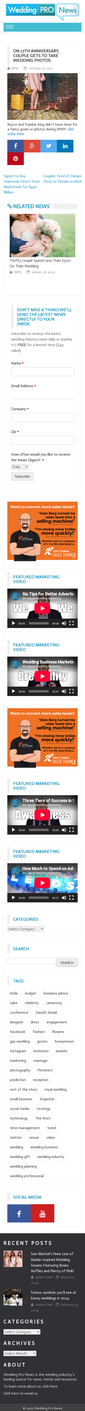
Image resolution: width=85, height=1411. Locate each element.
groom (42, 1041)
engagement (57, 1022)
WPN (14, 68)
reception (40, 1080)
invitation (41, 1051)
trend (51, 1128)
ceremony (54, 1003)
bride (14, 993)
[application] (42, 608)
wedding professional (27, 1176)
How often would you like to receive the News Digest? (40, 457)
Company (20, 409)
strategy (44, 1108)
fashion (39, 1031)
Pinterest (45, 1070)
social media (19, 1108)
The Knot (43, 1118)
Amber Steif (44, 1277)
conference (19, 1012)
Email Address (23, 386)
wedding (16, 1147)
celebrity (32, 1003)
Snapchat (47, 1099)
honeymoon (64, 1041)
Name (17, 363)
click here (49, 1386)
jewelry (62, 1051)
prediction (18, 1080)
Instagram (18, 1051)
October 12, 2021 (41, 68)
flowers (58, 1031)
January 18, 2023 (43, 272)
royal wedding (56, 1089)
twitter (16, 1137)
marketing (18, 1060)
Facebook (18, 1031)
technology (19, 1118)
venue (34, 1137)
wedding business (44, 1147)
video (50, 1137)
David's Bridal (46, 1012)
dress (35, 1022)
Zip (15, 431)
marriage (40, 1060)
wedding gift (20, 1156)
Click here (11, 1393)
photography (20, 1070)
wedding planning (23, 1166)
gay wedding (20, 1041)
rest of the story (23, 1089)
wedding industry (50, 1156)
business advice (56, 993)
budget (30, 993)
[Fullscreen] (71, 623)
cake (13, 1003)
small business (21, 1099)
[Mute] (64, 623)
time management (25, 1128)
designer (16, 1022)
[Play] (13, 623)
